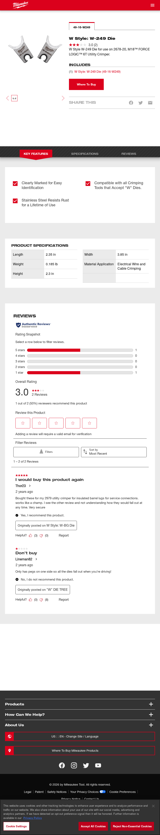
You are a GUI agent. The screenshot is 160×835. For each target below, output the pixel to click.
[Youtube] (98, 765)
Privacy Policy (32, 818)
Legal (27, 792)
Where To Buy (86, 84)
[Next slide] (63, 98)
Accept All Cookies (93, 826)
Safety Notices (56, 792)
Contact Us (91, 799)
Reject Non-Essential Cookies (132, 826)
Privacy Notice (70, 799)
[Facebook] (61, 765)
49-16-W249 (81, 27)
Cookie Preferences (122, 792)
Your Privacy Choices (84, 792)
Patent (39, 792)
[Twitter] (86, 765)
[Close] (153, 806)
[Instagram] (74, 765)
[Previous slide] (8, 98)
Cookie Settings (16, 826)
